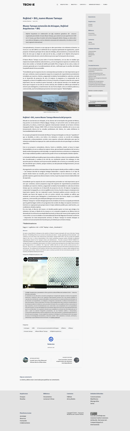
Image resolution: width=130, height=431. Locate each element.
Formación (23, 421)
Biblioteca (74, 4)
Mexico (63, 328)
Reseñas (90, 26)
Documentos (91, 33)
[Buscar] (57, 4)
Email (89, 96)
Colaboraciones (25, 423)
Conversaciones (92, 51)
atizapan (26, 328)
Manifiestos (91, 53)
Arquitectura (64, 4)
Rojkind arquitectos (55, 331)
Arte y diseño (91, 44)
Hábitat (90, 42)
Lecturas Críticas (92, 35)
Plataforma (29, 21)
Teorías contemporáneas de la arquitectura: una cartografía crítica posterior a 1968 (96, 75)
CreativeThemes (79, 414)
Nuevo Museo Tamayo (41, 331)
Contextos (83, 4)
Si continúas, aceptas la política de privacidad (97, 102)
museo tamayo (28, 331)
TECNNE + (105, 4)
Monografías (91, 54)
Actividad (24, 21)
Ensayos (90, 24)
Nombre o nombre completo (95, 90)
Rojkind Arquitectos (30, 223)
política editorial (55, 317)
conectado (37, 380)
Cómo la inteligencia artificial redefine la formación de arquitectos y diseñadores (97, 70)
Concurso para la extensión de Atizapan (48, 328)
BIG (52, 34)
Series (89, 56)
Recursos (23, 418)
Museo (47, 123)
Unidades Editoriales (94, 4)
